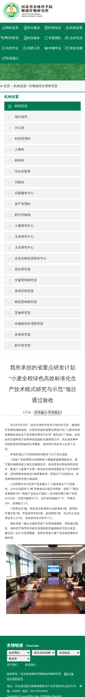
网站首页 (12, 27)
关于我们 (12, 664)
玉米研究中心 (24, 236)
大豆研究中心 (24, 247)
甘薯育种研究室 (26, 280)
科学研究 (12, 38)
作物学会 (55, 48)
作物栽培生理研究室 (29, 323)
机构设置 (76, 27)
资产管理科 (23, 204)
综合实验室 (23, 171)
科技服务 (33, 38)
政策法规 (76, 48)
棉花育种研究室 (26, 302)
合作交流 (76, 38)
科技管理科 (23, 138)
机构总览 (21, 106)
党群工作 (33, 48)
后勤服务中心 (24, 193)
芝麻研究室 (23, 312)
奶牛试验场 (23, 215)
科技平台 (12, 48)
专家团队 (55, 38)
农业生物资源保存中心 (30, 258)
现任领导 (21, 117)
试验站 (19, 182)
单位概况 (33, 27)
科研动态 (55, 27)
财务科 (19, 160)
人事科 (19, 149)
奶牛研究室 (23, 345)
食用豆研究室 (24, 291)
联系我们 (12, 58)
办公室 (19, 127)
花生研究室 (23, 269)
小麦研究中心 (24, 225)
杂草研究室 (23, 334)
